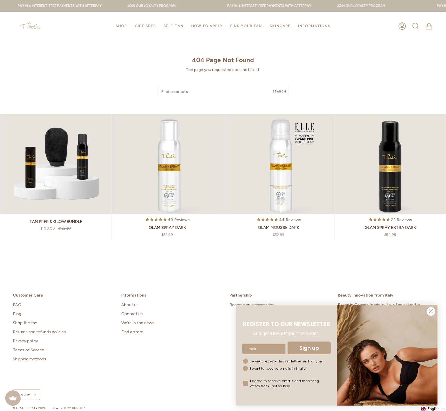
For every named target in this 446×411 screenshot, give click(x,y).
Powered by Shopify (68, 408)
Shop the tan (25, 322)
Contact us (132, 313)
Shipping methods (29, 358)
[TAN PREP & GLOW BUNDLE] (56, 164)
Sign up (309, 348)
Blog (17, 313)
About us (130, 304)
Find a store (132, 331)
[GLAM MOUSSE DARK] (278, 164)
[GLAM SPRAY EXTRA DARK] (390, 164)
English (24, 394)
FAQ (17, 304)
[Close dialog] (430, 311)
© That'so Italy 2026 (29, 408)
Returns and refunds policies (39, 331)
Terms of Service (28, 349)
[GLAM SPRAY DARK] (167, 164)
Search (279, 91)
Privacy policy (25, 340)
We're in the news (137, 322)
